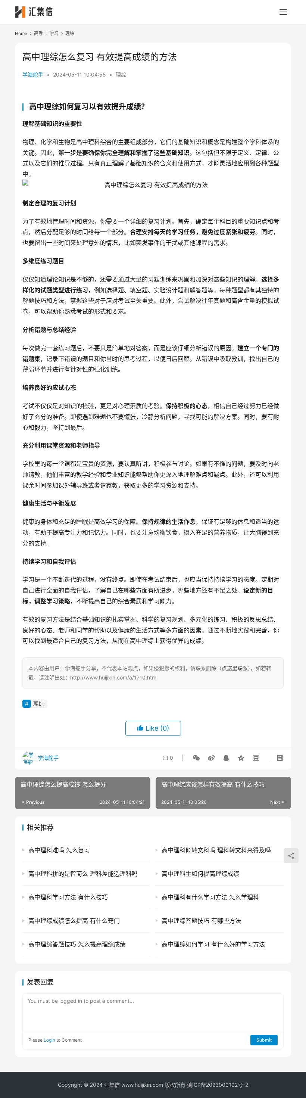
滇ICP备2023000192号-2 (217, 1085)
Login (49, 1040)
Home (21, 33)
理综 (121, 74)
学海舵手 (32, 74)
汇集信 (112, 1085)
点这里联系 (235, 668)
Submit (264, 1040)
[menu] (283, 12)
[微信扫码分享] (196, 758)
